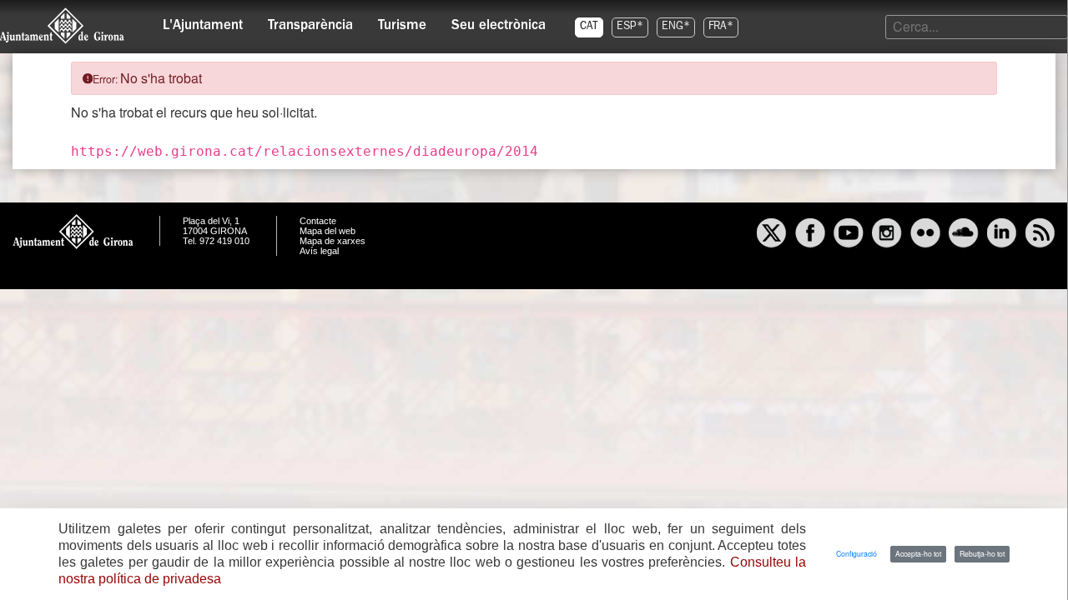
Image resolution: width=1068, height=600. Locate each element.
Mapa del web (327, 231)
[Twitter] (772, 235)
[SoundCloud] (964, 235)
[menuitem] (203, 21)
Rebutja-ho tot (982, 553)
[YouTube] (849, 235)
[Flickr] (925, 235)
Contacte (318, 221)
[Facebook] (810, 235)
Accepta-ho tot (918, 553)
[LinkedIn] (1002, 235)
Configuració (856, 553)
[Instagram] (887, 235)
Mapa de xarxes (332, 241)
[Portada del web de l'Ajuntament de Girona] (62, 26)
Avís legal (319, 251)
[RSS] (1040, 235)
